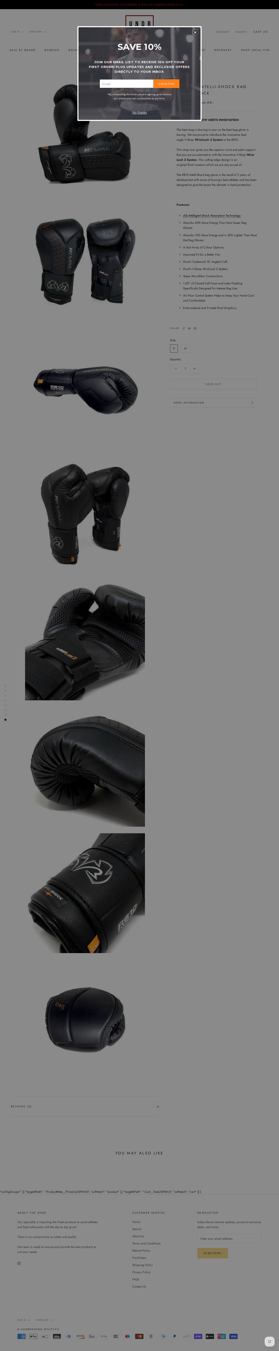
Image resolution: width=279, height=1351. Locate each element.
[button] (195, 32)
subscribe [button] (166, 83)
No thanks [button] (139, 112)
